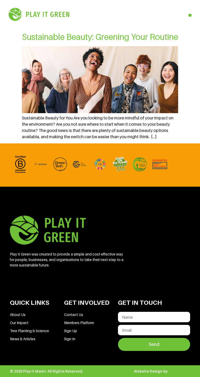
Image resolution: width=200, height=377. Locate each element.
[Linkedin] (16, 282)
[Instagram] (69, 282)
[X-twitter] (51, 282)
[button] (190, 15)
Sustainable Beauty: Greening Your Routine (100, 37)
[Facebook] (34, 282)
